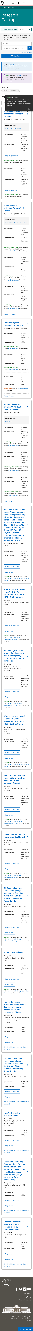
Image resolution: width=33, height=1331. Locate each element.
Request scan (9, 572)
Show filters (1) (18, 56)
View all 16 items (9, 501)
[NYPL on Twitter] (21, 1289)
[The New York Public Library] (2, 3)
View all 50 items (9, 396)
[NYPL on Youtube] (29, 1289)
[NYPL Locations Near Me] (18, 3)
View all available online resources (15, 223)
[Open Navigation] (29, 3)
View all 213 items (9, 314)
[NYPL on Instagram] (25, 1289)
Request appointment (11, 155)
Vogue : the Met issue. (13, 952)
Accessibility (27, 1293)
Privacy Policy (26, 1297)
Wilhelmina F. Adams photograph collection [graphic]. (13, 113)
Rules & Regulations (25, 1300)
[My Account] (13, 3)
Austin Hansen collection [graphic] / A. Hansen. (14, 208)
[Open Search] (24, 3)
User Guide (19, 75)
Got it (29, 109)
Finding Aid (8, 421)
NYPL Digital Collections (12, 128)
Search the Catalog (10, 29)
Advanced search (26, 52)
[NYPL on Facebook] (17, 1289)
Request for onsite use (12, 566)
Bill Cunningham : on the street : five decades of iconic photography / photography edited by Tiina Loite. (14, 655)
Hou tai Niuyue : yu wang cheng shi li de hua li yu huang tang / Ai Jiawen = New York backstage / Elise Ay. (14, 1007)
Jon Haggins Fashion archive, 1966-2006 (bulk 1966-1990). (13, 407)
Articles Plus (12, 65)
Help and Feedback (26, 1329)
